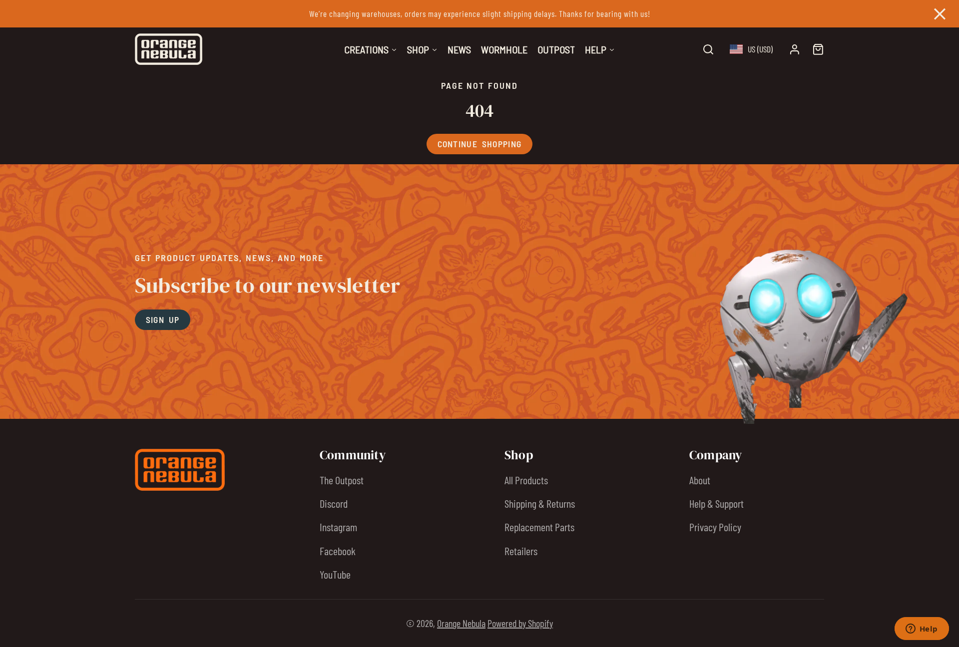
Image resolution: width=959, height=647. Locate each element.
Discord (334, 503)
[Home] (168, 49)
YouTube (335, 574)
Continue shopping (480, 144)
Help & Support (716, 503)
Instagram (338, 526)
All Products (526, 479)
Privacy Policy (715, 526)
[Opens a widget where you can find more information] (921, 629)
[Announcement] (479, 13)
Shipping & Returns (539, 503)
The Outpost (342, 479)
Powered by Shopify (520, 623)
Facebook (338, 550)
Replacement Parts (539, 526)
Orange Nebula (461, 623)
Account (795, 49)
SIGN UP (163, 319)
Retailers (520, 550)
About (699, 479)
